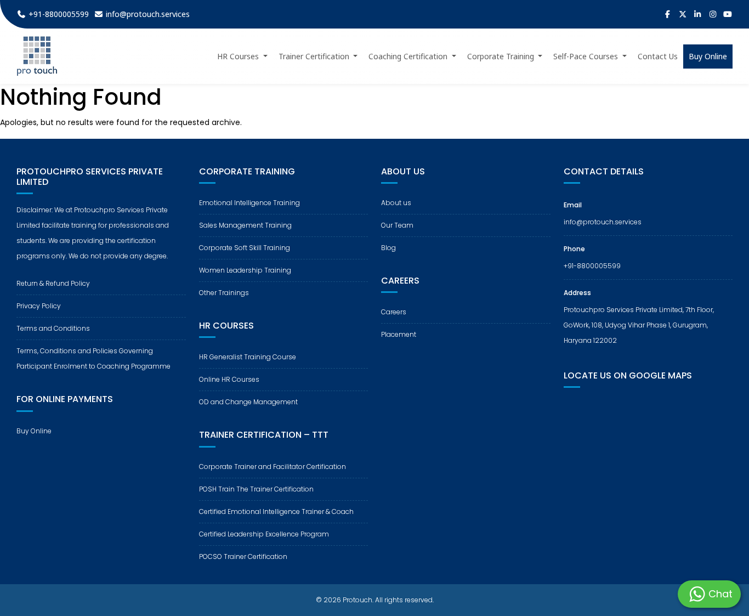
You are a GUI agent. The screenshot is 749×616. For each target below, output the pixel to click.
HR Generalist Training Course (247, 356)
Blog (388, 247)
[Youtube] (728, 14)
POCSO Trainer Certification (243, 556)
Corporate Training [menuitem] (501, 56)
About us (396, 202)
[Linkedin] (698, 14)
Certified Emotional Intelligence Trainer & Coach (276, 511)
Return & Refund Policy (53, 283)
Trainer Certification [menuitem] (315, 56)
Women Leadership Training (245, 270)
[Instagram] (713, 14)
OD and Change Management (248, 401)
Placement (398, 334)
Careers (393, 312)
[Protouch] (37, 56)
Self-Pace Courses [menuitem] (586, 56)
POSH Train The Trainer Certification (256, 489)
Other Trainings (224, 292)
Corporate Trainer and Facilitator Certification (272, 466)
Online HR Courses (229, 379)
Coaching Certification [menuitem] (409, 56)
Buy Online (34, 431)
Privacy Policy (38, 305)
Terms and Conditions (53, 328)
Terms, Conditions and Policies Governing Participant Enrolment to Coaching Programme (93, 358)
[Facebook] (668, 14)
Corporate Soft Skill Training (244, 247)
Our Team (397, 225)
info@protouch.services (603, 222)
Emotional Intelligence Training (249, 202)
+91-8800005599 (592, 265)
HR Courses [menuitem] (239, 56)
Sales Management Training (245, 225)
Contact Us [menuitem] (658, 56)
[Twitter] (683, 14)
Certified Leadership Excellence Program (264, 534)
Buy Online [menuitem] (708, 56)
